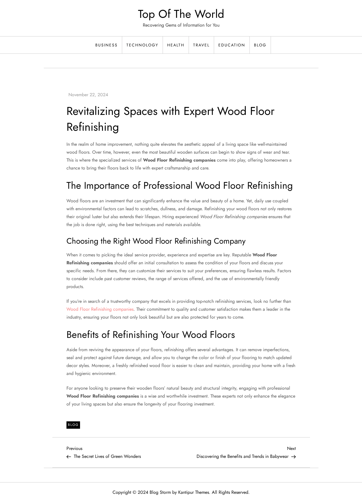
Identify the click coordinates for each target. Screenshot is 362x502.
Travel (201, 45)
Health (175, 45)
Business (106, 45)
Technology (142, 45)
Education (231, 45)
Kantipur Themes (193, 492)
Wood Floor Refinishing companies (99, 309)
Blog (260, 45)
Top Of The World (181, 14)
